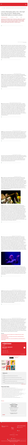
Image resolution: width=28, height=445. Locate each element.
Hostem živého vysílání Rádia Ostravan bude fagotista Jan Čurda (8, 396)
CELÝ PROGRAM (23, 354)
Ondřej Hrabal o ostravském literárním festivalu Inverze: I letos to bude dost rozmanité (10, 395)
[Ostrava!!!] (21, 430)
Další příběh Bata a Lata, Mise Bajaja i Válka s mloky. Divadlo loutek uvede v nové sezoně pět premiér (14, 379)
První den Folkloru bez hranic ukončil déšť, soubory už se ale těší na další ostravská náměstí (11, 397)
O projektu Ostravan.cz (12, 434)
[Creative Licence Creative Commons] (14, 428)
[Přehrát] (24, 347)
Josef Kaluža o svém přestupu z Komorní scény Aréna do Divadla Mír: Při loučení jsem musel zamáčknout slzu (13, 393)
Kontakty (17, 434)
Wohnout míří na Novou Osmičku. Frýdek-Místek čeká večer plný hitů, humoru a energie (13, 377)
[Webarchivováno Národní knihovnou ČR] (6, 428)
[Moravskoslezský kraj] (21, 428)
